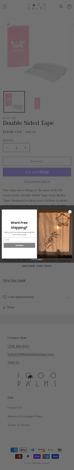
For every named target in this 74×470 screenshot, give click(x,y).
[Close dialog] (70, 211)
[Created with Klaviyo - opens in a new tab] (37, 259)
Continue (19, 245)
